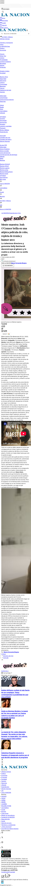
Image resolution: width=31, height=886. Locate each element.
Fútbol (2, 105)
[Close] (2, 760)
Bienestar (3, 86)
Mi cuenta (5, 28)
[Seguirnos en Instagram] (2, 843)
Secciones (5, 20)
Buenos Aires (4, 77)
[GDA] (5, 878)
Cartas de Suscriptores (7, 99)
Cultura (2, 82)
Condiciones (5, 872)
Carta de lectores (5, 153)
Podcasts (2, 128)
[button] (15, 119)
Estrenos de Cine (8, 656)
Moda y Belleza (4, 130)
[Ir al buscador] (2, 11)
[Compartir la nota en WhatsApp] (4, 326)
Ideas (1, 158)
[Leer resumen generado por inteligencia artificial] (2, 324)
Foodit (4, 23)
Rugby (2, 107)
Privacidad (12, 872)
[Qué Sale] (15, 222)
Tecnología (3, 120)
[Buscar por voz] (28, 33)
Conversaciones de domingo (8, 155)
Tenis (1, 109)
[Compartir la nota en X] (4, 331)
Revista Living (4, 170)
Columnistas (3, 98)
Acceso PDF (3, 145)
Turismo (2, 118)
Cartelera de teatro (5, 139)
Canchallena (3, 111)
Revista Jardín (4, 174)
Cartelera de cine (5, 137)
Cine (19, 213)
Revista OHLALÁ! (5, 164)
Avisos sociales (4, 151)
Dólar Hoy (3, 56)
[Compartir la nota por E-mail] (6, 331)
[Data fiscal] (2, 883)
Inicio (3, 18)
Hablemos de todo (5, 90)
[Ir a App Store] (6, 857)
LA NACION (5, 213)
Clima (1, 44)
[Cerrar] (27, 30)
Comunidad (3, 84)
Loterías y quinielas (6, 126)
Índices (2, 65)
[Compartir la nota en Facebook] (2, 331)
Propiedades (4, 60)
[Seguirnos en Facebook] (2, 833)
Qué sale (5, 658)
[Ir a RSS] (2, 847)
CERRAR (2, 1)
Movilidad (3, 63)
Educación (3, 80)
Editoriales (3, 96)
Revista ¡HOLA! (4, 166)
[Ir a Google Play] (6, 853)
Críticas (3, 654)
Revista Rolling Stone (6, 172)
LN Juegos (3, 117)
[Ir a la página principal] (15, 16)
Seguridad (3, 79)
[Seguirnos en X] (2, 838)
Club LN (4, 25)
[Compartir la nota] (2, 326)
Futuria (2, 54)
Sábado (2, 156)
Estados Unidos (4, 71)
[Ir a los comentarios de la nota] (6, 324)
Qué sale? (3, 136)
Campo (2, 58)
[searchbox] (15, 34)
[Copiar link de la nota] (2, 329)
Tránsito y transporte (6, 43)
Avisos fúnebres (5, 149)
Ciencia (2, 88)
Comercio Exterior (5, 62)
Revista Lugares (4, 168)
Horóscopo (3, 122)
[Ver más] (2, 660)
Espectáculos (13, 213)
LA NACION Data (5, 46)
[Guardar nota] (4, 324)
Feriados (2, 124)
